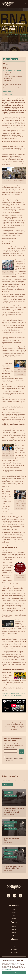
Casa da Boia (5, 33)
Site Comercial (14, 952)
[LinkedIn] (9, 59)
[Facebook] (4, 59)
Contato (14, 943)
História (14, 912)
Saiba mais (8, 969)
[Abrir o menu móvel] (20, 4)
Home (14, 909)
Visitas (14, 935)
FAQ (14, 946)
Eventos (14, 926)
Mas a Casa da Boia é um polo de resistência (10, 73)
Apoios (14, 932)
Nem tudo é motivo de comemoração (12, 70)
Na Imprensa (14, 949)
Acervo (14, 918)
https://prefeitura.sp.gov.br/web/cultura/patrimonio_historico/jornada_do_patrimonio (14, 694)
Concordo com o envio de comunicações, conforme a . (14, 758)
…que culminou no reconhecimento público (9, 81)
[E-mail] (16, 59)
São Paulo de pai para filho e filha (12, 839)
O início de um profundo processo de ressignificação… (12, 77)
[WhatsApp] (12, 59)
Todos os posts (7, 784)
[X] (7, 59)
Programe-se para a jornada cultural (12, 88)
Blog (14, 915)
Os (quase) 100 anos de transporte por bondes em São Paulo (14, 867)
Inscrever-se (21, 751)
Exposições (14, 929)
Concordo (14, 972)
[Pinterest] (14, 59)
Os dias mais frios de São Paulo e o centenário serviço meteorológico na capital (14, 810)
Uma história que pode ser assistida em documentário (12, 85)
